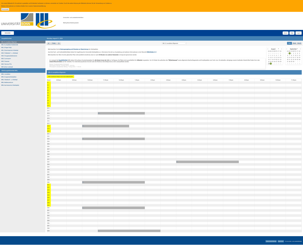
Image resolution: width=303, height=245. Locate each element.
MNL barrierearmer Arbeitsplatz (10, 85)
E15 (48, 118)
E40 (48, 182)
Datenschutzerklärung (39, 6)
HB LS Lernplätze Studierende (9, 45)
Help (292, 33)
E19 (48, 128)
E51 (48, 210)
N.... (83, 126)
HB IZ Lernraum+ (6, 58)
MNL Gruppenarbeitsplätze (8, 77)
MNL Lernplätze (5, 74)
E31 (48, 159)
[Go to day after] (59, 43)
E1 (48, 82)
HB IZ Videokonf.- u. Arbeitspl (9, 53)
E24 (48, 141)
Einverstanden (5, 9)
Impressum (280, 241)
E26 (48, 146)
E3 (48, 87)
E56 (48, 223)
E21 (48, 133)
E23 (48, 139)
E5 (48, 93)
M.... (99, 113)
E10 (48, 105)
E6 (48, 95)
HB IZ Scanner (5, 61)
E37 (48, 174)
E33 (48, 164)
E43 (48, 190)
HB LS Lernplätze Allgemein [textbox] (170, 43)
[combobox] (174, 43)
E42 (48, 187)
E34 (48, 167)
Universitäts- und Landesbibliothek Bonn (73, 17)
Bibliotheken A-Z (151, 52)
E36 (48, 172)
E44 (48, 192)
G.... (99, 231)
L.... (83, 207)
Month (299, 43)
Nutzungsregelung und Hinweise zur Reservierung (74, 49)
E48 (48, 202)
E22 (48, 136)
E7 (48, 98)
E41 (48, 185)
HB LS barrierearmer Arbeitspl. (9, 50)
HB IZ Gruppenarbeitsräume (9, 56)
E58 (48, 228)
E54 (48, 218)
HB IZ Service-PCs (6, 64)
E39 (48, 179)
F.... (177, 162)
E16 (48, 121)
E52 (48, 213)
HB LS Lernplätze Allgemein (9, 42)
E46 (48, 197)
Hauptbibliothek (63, 60)
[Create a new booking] (58, 82)
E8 (48, 100)
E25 (48, 144)
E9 (48, 103)
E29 (48, 154)
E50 (48, 208)
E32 (48, 162)
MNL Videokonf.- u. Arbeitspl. (9, 79)
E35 (48, 169)
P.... (83, 182)
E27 (48, 149)
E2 (48, 85)
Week (294, 43)
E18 (48, 126)
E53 (48, 215)
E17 (48, 123)
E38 (48, 177)
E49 (48, 205)
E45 (48, 195)
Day (289, 43)
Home (285, 33)
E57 (48, 225)
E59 (48, 231)
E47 (48, 200)
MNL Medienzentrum (7, 82)
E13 (48, 113)
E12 (48, 110)
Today (53, 43)
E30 (48, 156)
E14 (48, 116)
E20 (48, 131)
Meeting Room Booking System (71, 23)
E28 (48, 151)
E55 (48, 220)
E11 (48, 108)
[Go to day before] (49, 43)
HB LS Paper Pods (6, 47)
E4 (48, 90)
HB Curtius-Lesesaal (7, 67)
